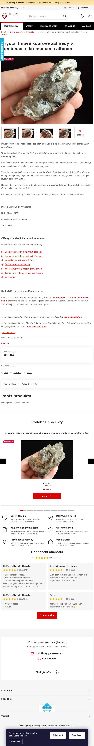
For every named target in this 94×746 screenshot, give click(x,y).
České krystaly (25, 725)
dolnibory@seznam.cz (49, 653)
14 (69, 510)
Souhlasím (77, 735)
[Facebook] (57, 672)
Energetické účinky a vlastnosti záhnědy (23, 252)
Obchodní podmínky (9, 8)
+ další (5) (80, 135)
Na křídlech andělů (67, 725)
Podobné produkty (29, 384)
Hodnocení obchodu (47, 552)
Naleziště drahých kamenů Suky (20, 260)
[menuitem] (12, 26)
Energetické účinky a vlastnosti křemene (23, 256)
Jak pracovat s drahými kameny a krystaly (24, 273)
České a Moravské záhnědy (17, 265)
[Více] (87, 26)
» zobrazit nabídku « (72, 317)
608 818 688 (83, 16)
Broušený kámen (39, 725)
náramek (72, 297)
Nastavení (15, 742)
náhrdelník (82, 297)
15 (72, 510)
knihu (4, 301)
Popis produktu (10, 384)
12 (62, 510)
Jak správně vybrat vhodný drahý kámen (23, 269)
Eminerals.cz (52, 725)
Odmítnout (58, 735)
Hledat (64, 16)
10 (55, 510)
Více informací (8, 333)
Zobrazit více (47, 615)
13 (65, 510)
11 (59, 510)
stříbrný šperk (60, 297)
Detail (45, 496)
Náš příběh (10, 277)
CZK (69, 8)
